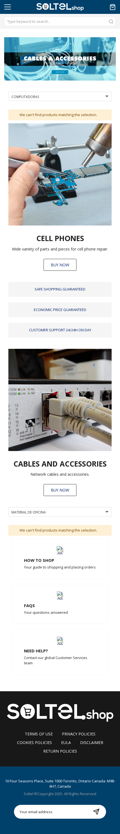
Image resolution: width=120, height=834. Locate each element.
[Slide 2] (60, 59)
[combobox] (60, 21)
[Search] (111, 21)
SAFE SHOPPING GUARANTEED (60, 289)
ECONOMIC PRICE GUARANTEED (60, 309)
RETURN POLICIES (60, 751)
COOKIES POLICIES (34, 742)
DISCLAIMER (91, 742)
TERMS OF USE (39, 734)
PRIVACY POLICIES (78, 734)
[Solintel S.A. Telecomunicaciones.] (60, 712)
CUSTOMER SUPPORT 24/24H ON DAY (60, 329)
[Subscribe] (96, 812)
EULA (66, 742)
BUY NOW (60, 264)
